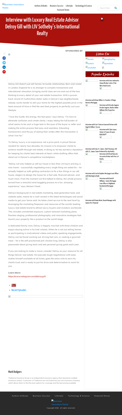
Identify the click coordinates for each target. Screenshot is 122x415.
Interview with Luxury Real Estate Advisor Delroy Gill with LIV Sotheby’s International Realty (42, 26)
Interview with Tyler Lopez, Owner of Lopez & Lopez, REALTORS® (108, 132)
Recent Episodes (19, 290)
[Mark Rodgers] (45, 332)
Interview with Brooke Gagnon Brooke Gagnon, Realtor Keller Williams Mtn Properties (109, 107)
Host (14, 285)
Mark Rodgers (15, 371)
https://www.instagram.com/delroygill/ (27, 276)
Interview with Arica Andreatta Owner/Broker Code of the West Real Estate (109, 83)
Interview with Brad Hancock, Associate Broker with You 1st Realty (109, 156)
